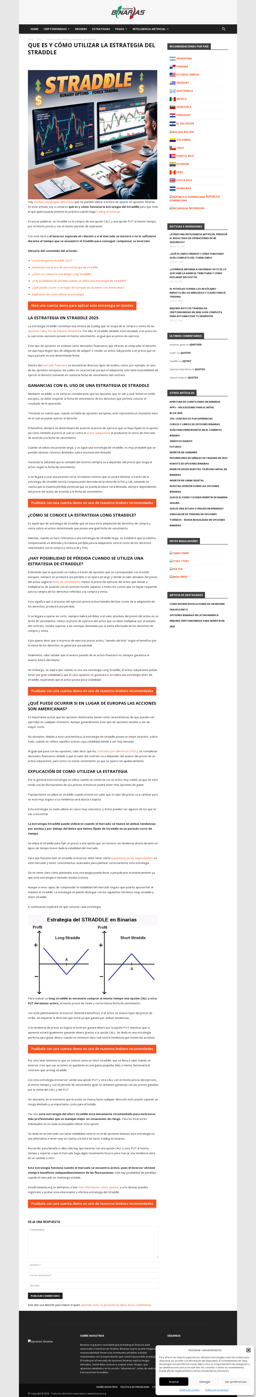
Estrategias (101, 29)
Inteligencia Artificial (149, 29)
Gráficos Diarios (181, 441)
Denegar (204, 1382)
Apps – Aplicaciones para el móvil (192, 407)
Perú (179, 172)
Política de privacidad (216, 1390)
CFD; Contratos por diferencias (191, 418)
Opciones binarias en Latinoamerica (194, 615)
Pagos (119, 29)
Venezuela (184, 107)
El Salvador (185, 123)
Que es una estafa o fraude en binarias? (197, 508)
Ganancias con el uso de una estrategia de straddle (65, 267)
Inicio (31, 39)
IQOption (195, 344)
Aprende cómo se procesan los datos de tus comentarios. (116, 1305)
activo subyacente (98, 433)
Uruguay (182, 82)
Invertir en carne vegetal (187, 480)
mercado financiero (55, 365)
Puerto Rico (185, 156)
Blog (39, 39)
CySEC (184, 561)
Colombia (183, 139)
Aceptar (174, 1382)
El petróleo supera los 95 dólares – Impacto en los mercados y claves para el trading (198, 292)
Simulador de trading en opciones (193, 514)
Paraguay (183, 115)
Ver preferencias (236, 1382)
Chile (180, 148)
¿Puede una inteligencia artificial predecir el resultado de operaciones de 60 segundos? (198, 238)
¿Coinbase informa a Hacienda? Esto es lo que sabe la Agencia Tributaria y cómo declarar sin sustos (198, 273)
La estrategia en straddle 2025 (52, 260)
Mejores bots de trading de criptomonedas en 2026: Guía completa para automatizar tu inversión (196, 312)
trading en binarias (108, 211)
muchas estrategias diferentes (54, 202)
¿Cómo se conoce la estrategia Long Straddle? (62, 274)
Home (34, 29)
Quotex (185, 352)
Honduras (183, 188)
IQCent (186, 361)
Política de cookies (189, 1390)
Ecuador (182, 164)
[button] (248, 1350)
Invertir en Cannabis (183, 452)
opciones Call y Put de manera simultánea (54, 331)
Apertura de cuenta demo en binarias (195, 401)
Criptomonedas (55, 29)
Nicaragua (196, 208)
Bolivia (188, 132)
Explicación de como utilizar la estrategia (58, 294)
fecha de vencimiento (66, 582)
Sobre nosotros (107, 1387)
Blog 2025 (176, 413)
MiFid (184, 576)
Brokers (81, 29)
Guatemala (184, 91)
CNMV (184, 553)
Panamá (182, 66)
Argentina (184, 58)
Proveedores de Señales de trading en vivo (199, 458)
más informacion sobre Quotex (98, 1187)
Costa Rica (184, 180)
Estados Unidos (187, 74)
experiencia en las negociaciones (132, 858)
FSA (180, 569)
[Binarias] (128, 12)
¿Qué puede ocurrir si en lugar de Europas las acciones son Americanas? (78, 287)
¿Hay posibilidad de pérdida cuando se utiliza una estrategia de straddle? (79, 281)
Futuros (175, 446)
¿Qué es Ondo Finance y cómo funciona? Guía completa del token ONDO (197, 255)
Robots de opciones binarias (189, 463)
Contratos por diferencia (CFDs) (117, 751)
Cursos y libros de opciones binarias (195, 424)
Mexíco (181, 99)
